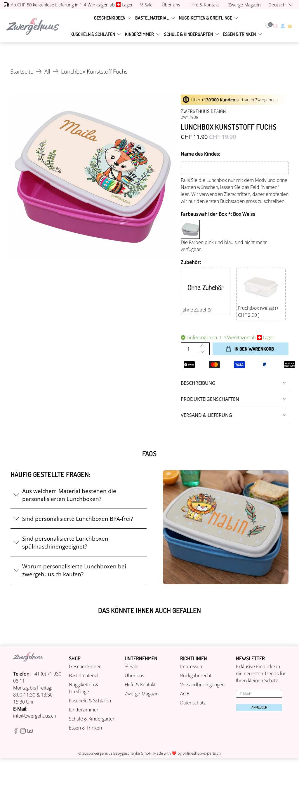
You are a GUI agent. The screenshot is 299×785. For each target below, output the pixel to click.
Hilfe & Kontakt (140, 684)
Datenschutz (193, 702)
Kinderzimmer (139, 34)
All (47, 71)
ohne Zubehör (197, 310)
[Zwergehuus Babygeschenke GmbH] (32, 26)
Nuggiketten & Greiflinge (205, 18)
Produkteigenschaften (210, 399)
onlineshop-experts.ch (201, 753)
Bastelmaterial (152, 18)
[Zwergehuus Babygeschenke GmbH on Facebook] (16, 732)
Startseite (22, 71)
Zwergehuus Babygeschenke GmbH (121, 753)
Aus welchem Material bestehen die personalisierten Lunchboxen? (69, 495)
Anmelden (259, 707)
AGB (185, 693)
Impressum (192, 666)
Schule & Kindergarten (188, 34)
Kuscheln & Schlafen (92, 34)
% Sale (131, 666)
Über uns (134, 675)
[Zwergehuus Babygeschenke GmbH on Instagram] (23, 732)
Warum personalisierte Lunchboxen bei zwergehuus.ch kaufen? (74, 570)
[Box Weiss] (190, 229)
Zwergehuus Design (203, 111)
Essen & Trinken (239, 34)
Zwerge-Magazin (142, 693)
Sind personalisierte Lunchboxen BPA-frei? (77, 519)
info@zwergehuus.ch (34, 716)
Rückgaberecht (195, 675)
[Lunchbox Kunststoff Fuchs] (93, 177)
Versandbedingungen (202, 684)
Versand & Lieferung (206, 415)
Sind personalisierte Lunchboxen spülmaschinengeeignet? (65, 542)
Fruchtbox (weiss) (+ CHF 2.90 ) (258, 311)
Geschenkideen (109, 18)
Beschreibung (198, 383)
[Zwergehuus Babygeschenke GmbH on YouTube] (30, 732)
